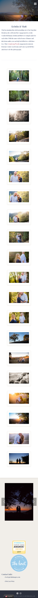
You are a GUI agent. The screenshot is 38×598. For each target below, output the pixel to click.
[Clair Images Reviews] (19, 547)
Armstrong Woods (13, 44)
